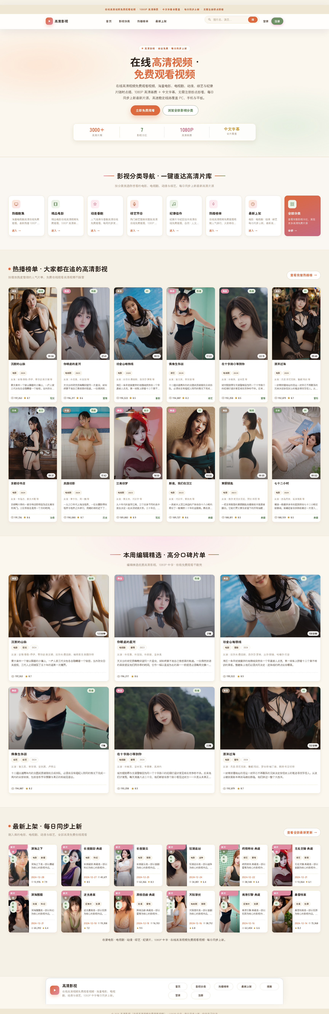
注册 (277, 21)
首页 (109, 21)
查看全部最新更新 (302, 832)
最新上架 (161, 21)
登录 (265, 21)
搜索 (269, 986)
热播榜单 (142, 21)
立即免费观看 (145, 110)
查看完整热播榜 (303, 275)
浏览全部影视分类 (180, 110)
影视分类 (124, 21)
